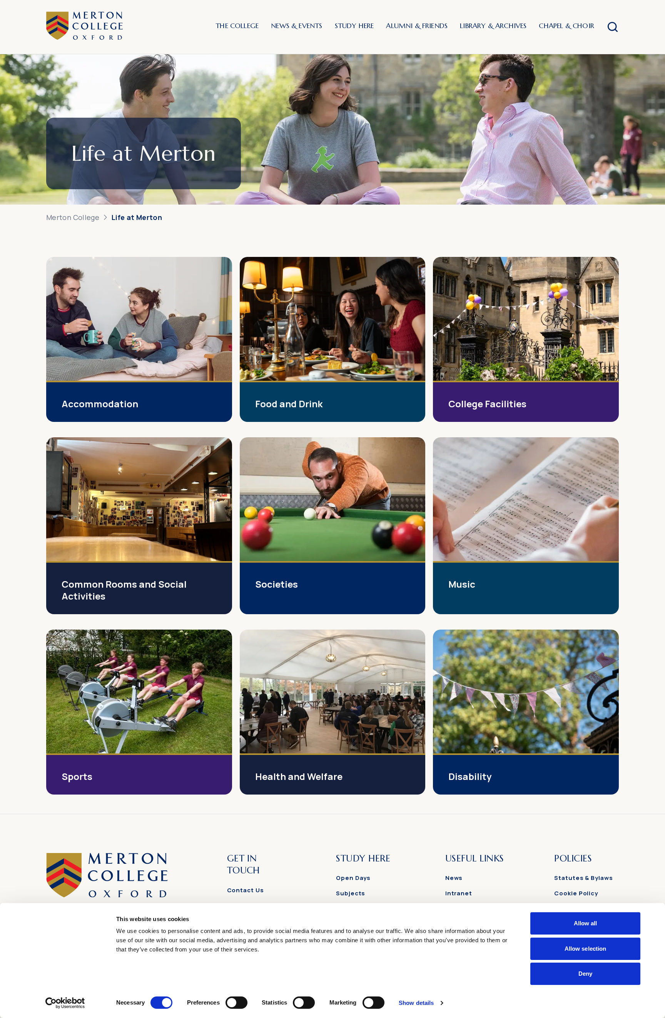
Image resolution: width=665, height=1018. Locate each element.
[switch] (236, 1002)
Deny (585, 973)
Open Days (353, 878)
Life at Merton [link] (137, 217)
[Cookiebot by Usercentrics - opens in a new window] (65, 1003)
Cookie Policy (576, 893)
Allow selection (586, 948)
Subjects (350, 893)
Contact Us (245, 890)
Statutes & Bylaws (583, 878)
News (454, 878)
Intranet (458, 893)
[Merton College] (84, 27)
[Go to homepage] (107, 895)
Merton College (72, 217)
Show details (416, 1003)
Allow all (585, 923)
